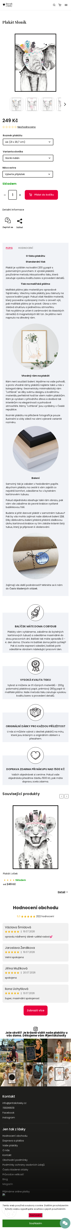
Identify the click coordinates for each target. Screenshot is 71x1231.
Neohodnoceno (27, 127)
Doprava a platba (13, 1140)
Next (67, 796)
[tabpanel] (35, 850)
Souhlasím (35, 1223)
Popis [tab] (9, 248)
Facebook (8, 1112)
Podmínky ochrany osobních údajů (23, 1164)
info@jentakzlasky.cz (14, 1103)
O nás (6, 1150)
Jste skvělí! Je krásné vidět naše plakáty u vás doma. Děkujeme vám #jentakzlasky (36, 1034)
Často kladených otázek (23, 588)
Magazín (7, 1184)
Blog (5, 1179)
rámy (19, 388)
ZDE (62, 516)
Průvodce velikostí (13, 1174)
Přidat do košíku (44, 194)
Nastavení (35, 1215)
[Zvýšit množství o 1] (19, 195)
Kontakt (6, 1155)
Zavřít (60, 233)
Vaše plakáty (10, 1145)
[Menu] (66, 5)
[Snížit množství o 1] (4, 195)
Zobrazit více (35, 1010)
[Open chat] (65, 1223)
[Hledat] (54, 4)
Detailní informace (13, 209)
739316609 (8, 1108)
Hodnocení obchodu (35, 908)
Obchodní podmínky (15, 1160)
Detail (61, 892)
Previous (62, 796)
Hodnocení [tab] (25, 248)
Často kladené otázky (15, 1169)
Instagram (8, 1117)
